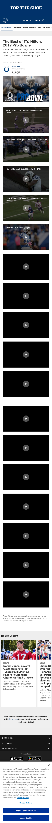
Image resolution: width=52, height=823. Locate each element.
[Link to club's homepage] (5, 19)
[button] (26, 120)
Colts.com (16, 66)
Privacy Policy (23, 798)
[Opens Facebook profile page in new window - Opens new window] (14, 72)
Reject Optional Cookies (26, 810)
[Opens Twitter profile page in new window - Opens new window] (18, 72)
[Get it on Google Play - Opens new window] (34, 760)
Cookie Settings (26, 803)
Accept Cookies (26, 818)
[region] (26, 792)
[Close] (49, 765)
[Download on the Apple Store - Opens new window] (16, 759)
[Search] (43, 20)
